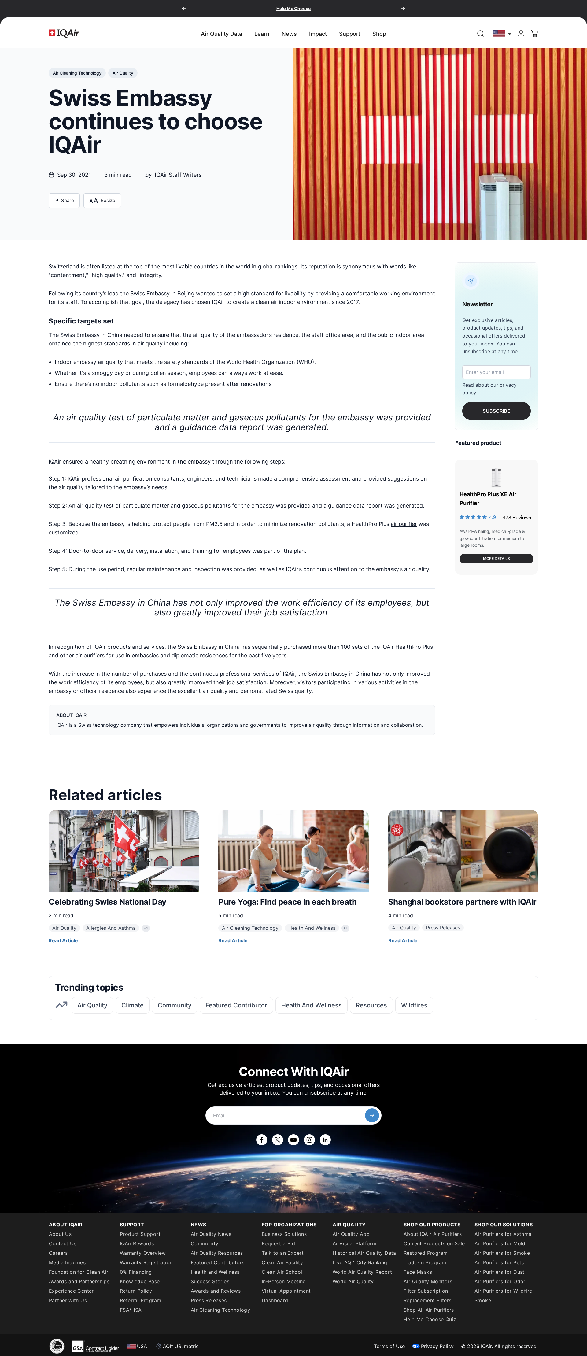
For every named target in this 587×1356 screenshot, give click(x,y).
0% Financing (136, 1272)
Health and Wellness (215, 1272)
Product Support (140, 1234)
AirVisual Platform (354, 1243)
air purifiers (90, 655)
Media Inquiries (67, 1262)
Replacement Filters (428, 1300)
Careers (58, 1253)
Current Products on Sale (434, 1243)
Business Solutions (284, 1234)
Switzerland (64, 266)
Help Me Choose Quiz (430, 1319)
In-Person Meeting (284, 1281)
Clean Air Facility (282, 1262)
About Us (60, 1234)
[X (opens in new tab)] (277, 1139)
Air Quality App (351, 1234)
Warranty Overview (143, 1253)
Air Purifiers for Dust (499, 1272)
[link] (480, 33)
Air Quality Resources (217, 1253)
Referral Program (140, 1300)
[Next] (403, 8)
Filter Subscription (426, 1291)
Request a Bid (278, 1243)
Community (205, 1243)
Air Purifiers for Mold (500, 1243)
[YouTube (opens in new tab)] (293, 1139)
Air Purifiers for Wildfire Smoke (503, 1295)
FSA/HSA (131, 1310)
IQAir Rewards (137, 1243)
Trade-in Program (425, 1262)
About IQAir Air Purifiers (433, 1234)
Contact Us (62, 1243)
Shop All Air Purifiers (429, 1310)
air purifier (404, 524)
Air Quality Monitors (428, 1281)
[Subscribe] (372, 1115)
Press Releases (209, 1300)
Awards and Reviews (216, 1291)
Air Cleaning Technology (220, 1310)
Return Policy (136, 1291)
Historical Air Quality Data (364, 1253)
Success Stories (210, 1281)
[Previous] (184, 8)
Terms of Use (389, 1346)
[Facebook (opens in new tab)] (261, 1139)
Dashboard (275, 1300)
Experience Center (71, 1291)
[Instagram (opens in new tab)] (309, 1139)
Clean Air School (282, 1272)
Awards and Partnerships (79, 1281)
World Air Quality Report (362, 1272)
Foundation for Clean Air (79, 1272)
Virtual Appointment (286, 1291)
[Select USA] (502, 33)
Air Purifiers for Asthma (503, 1234)
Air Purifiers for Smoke (502, 1253)
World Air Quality (353, 1281)
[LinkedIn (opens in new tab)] (325, 1139)
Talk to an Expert (283, 1253)
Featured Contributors (217, 1262)
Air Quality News (211, 1234)
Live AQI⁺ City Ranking (360, 1262)
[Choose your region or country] (502, 33)
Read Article (63, 940)
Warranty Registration (146, 1262)
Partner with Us (68, 1300)
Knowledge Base (140, 1281)
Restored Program (426, 1253)
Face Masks (418, 1272)
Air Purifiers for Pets (499, 1262)
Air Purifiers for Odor (500, 1281)
